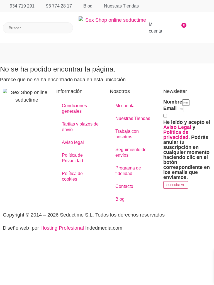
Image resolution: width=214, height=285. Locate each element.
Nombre (172, 101)
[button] (107, 50)
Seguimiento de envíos (131, 152)
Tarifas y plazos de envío (80, 127)
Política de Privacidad (72, 158)
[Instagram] (5, 113)
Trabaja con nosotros (127, 134)
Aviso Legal (177, 127)
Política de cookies (72, 176)
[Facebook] (3, 113)
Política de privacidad (175, 134)
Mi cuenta (125, 105)
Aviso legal (73, 142)
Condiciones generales (74, 108)
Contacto (124, 186)
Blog (120, 199)
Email (170, 108)
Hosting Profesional (62, 228)
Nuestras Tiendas (132, 118)
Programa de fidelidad (128, 171)
